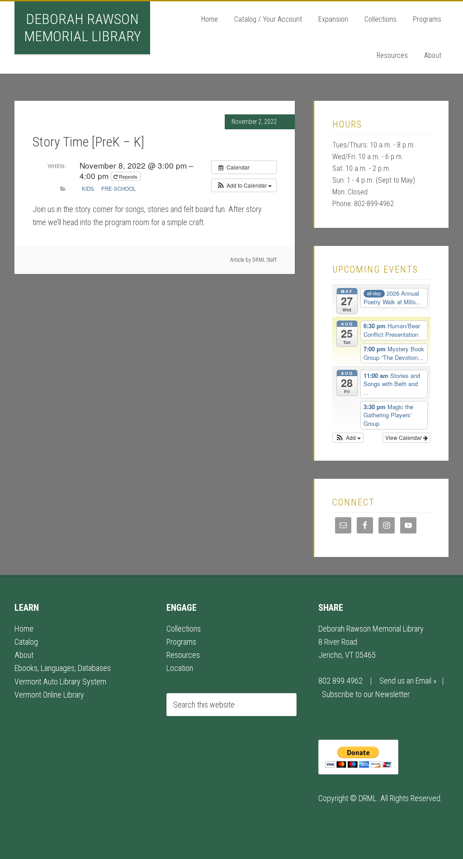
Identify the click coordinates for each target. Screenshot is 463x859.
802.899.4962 (340, 680)
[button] (244, 185)
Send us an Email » (407, 680)
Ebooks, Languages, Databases (62, 668)
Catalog (26, 642)
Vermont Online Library (49, 694)
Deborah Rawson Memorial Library (82, 27)
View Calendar (404, 437)
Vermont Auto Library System (60, 681)
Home (23, 628)
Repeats (128, 176)
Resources (183, 655)
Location (179, 668)
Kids (88, 188)
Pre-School (118, 188)
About (23, 655)
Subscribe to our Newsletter (366, 694)
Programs (181, 642)
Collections (183, 628)
